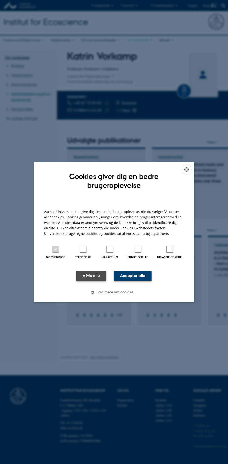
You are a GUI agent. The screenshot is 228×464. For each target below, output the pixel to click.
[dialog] (114, 232)
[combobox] (186, 169)
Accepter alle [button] (132, 275)
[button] (113, 292)
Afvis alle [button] (91, 275)
